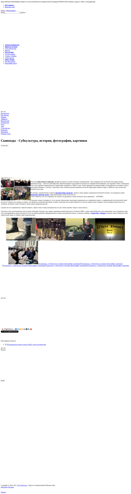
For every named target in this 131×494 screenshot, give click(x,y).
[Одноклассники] (20, 329)
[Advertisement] (62, 28)
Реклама (11, 487)
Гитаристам (5, 123)
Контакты (4, 487)
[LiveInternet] (24, 329)
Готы (2, 124)
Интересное (5, 113)
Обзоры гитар (6, 134)
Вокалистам (5, 121)
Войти (3, 10)
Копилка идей (10, 7)
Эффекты (4, 119)
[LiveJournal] (29, 329)
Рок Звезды (5, 115)
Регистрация (11, 10)
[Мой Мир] (27, 329)
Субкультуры (5, 128)
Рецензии (4, 130)
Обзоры (3, 117)
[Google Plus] (31, 329)
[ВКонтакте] (16, 329)
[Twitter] (18, 329)
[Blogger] (22, 329)
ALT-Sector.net (22, 485)
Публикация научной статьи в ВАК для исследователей (26, 344)
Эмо (2, 126)
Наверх (3, 492)
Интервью (4, 132)
